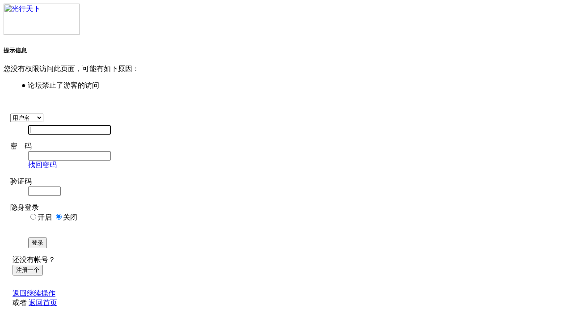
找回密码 (42, 165)
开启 (45, 217)
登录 (37, 242)
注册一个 (27, 270)
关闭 (70, 217)
